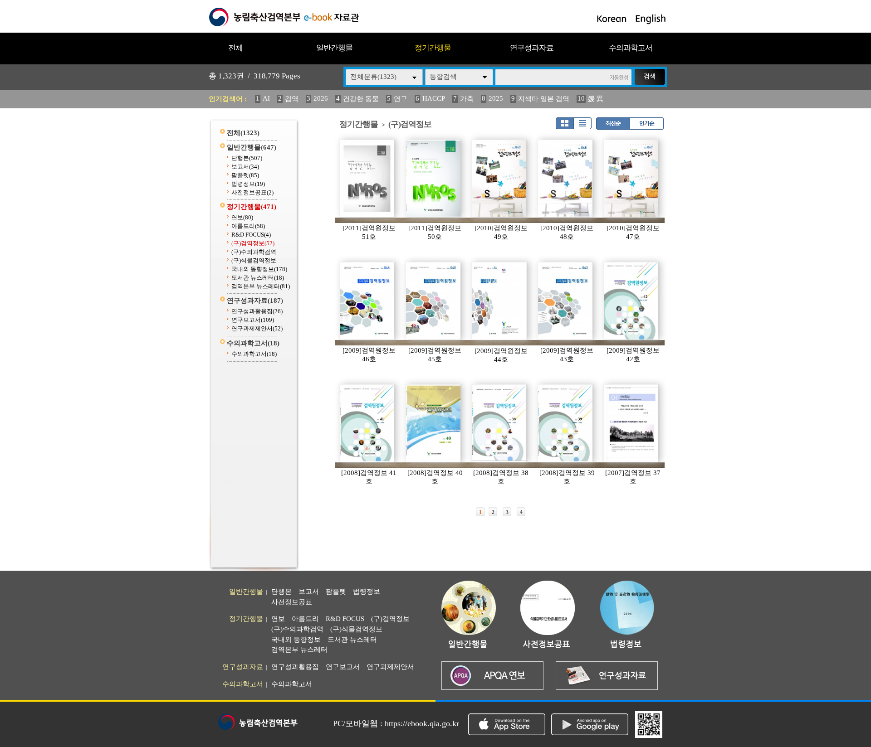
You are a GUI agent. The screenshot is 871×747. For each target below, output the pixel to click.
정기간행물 (433, 48)
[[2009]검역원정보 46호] (367, 301)
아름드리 (248, 226)
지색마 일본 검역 (543, 98)
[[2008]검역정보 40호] (434, 423)
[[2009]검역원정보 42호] (631, 301)
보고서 (245, 166)
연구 (400, 98)
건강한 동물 (361, 98)
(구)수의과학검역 (253, 251)
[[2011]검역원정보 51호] (367, 179)
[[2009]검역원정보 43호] (566, 301)
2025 (496, 98)
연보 (242, 217)
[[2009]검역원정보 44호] (499, 301)
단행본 (246, 158)
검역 (291, 98)
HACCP (433, 98)
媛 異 (595, 98)
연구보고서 (252, 319)
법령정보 (248, 183)
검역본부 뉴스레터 (260, 286)
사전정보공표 (252, 192)
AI (266, 98)
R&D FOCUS (251, 234)
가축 (467, 98)
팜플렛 (245, 175)
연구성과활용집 (257, 311)
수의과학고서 (630, 48)
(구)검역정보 (252, 243)
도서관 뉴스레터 (257, 277)
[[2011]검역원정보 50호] (434, 179)
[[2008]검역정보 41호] (367, 423)
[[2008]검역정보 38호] (499, 423)
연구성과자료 (531, 48)
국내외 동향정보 (259, 269)
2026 (320, 98)
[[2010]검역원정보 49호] (499, 179)
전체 (235, 48)
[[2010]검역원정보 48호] (566, 179)
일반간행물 (334, 48)
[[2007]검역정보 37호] (631, 423)
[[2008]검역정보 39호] (566, 423)
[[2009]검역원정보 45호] (434, 301)
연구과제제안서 (257, 328)
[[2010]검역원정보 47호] (631, 179)
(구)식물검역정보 (253, 260)
